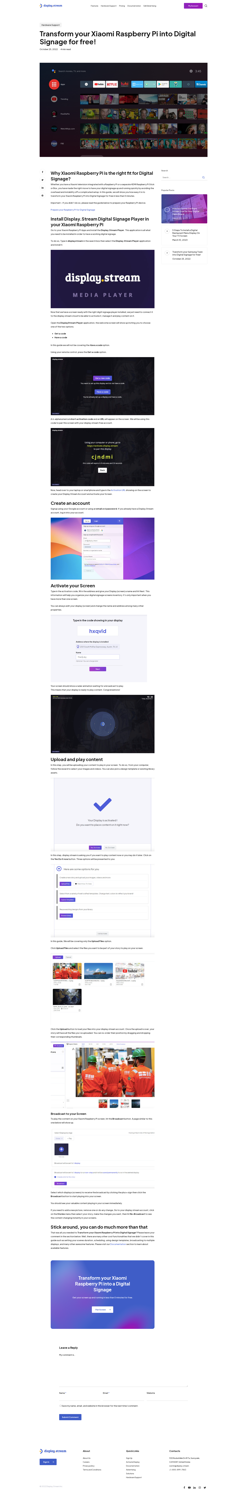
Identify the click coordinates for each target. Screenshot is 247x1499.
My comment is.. (67, 1354)
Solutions (130, 1473)
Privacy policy (88, 1466)
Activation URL (118, 490)
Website (151, 1393)
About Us (86, 1458)
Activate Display (133, 1462)
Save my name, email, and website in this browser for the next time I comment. (100, 1405)
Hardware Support (51, 25)
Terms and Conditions (92, 1469)
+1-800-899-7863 (177, 1469)
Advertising (131, 1469)
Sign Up (129, 1458)
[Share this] (43, 172)
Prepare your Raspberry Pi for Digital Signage (73, 209)
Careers (86, 1462)
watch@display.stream (179, 1466)
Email (106, 1393)
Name (62, 1393)
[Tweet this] (43, 180)
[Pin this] (43, 195)
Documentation (118, 1244)
